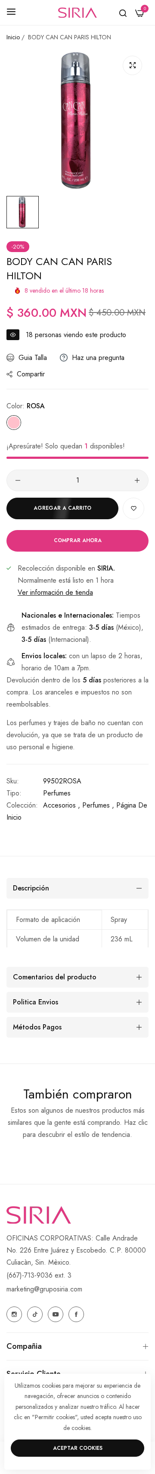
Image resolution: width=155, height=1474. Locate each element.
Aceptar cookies (77, 1448)
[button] (133, 508)
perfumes (57, 793)
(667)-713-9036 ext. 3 (38, 1275)
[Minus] (17, 480)
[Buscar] (123, 12)
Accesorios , (61, 805)
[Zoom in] (132, 65)
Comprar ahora (78, 540)
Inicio (13, 37)
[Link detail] (14, 1314)
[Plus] (137, 480)
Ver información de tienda (55, 592)
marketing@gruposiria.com (44, 1289)
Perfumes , (98, 805)
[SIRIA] (77, 12)
